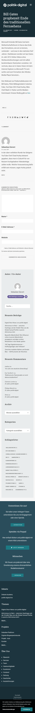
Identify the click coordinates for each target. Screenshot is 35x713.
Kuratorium (7, 669)
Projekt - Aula (5, 638)
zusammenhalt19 (21, 489)
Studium (22, 486)
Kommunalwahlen (11, 463)
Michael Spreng (11, 476)
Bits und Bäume (11, 451)
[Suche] (17, 306)
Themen (5, 604)
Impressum (17, 697)
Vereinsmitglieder (9, 666)
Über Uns (5, 651)
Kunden (4, 641)
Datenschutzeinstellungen (9, 709)
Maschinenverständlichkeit (14, 473)
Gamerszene (16, 457)
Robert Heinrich (11, 486)
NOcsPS (19, 480)
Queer (21, 483)
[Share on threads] (13, 117)
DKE (7, 457)
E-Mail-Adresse (7, 227)
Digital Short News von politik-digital (13, 609)
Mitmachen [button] (18, 575)
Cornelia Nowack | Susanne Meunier (16, 454)
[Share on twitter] (10, 117)
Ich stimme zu (26, 709)
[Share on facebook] (8, 117)
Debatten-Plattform (7, 632)
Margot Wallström (12, 470)
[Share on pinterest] (15, 117)
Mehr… (3, 621)
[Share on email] (27, 117)
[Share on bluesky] (22, 117)
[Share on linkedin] (17, 117)
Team (5, 663)
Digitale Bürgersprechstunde (10, 635)
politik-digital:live (7, 598)
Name (4, 216)
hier (28, 93)
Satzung (6, 675)
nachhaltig (10, 480)
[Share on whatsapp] (20, 117)
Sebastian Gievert (8, 147)
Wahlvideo (9, 489)
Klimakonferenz (11, 460)
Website (4, 238)
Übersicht (6, 657)
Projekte (5, 627)
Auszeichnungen (8, 681)
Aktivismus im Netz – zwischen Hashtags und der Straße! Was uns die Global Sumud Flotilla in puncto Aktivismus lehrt (16, 615)
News (16, 30)
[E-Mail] (26, 296)
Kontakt (17, 695)
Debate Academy (7, 594)
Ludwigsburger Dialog (12, 467)
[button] (30, 4)
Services (6, 660)
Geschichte (6, 678)
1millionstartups (11, 447)
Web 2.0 (4, 107)
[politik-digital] (15, 5)
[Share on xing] (25, 117)
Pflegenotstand (11, 483)
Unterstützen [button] (18, 524)
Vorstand (6, 672)
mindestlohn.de (23, 476)
